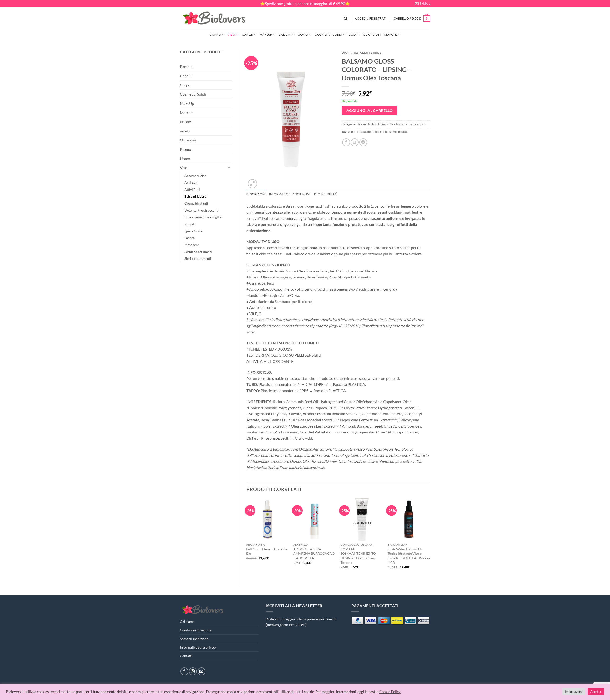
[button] (370, 18)
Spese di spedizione (194, 639)
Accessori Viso (195, 176)
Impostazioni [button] (573, 692)
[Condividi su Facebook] (346, 142)
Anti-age (190, 183)
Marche (390, 35)
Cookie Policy (390, 692)
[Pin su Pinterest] (363, 142)
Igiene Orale (193, 231)
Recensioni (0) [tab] (326, 194)
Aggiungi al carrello (369, 110)
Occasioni (372, 35)
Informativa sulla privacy (198, 647)
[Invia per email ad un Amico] (355, 142)
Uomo (303, 35)
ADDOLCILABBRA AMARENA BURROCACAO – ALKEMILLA (314, 553)
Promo (185, 149)
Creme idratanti (196, 203)
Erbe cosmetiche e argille (202, 217)
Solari (354, 35)
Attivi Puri (192, 189)
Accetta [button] (595, 692)
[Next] (429, 538)
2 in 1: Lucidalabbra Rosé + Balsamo (372, 132)
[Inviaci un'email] (201, 671)
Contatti (186, 656)
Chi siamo (187, 621)
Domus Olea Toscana (392, 124)
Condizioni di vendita (195, 630)
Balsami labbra (195, 196)
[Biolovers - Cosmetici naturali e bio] (214, 18)
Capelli (247, 35)
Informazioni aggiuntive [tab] (290, 194)
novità (185, 131)
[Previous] (246, 538)
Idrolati (189, 224)
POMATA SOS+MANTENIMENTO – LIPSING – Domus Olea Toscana (359, 555)
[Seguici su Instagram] (193, 671)
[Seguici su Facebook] (184, 671)
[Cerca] (345, 18)
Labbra (189, 238)
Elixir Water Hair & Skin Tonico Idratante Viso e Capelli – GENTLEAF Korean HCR (409, 555)
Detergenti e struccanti (201, 210)
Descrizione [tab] (256, 194)
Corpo (215, 35)
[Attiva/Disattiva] (229, 168)
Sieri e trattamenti (197, 259)
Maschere (191, 245)
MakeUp (266, 35)
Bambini (285, 35)
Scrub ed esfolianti (198, 252)
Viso (231, 35)
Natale (185, 121)
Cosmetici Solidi (328, 35)
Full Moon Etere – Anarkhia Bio (266, 551)
